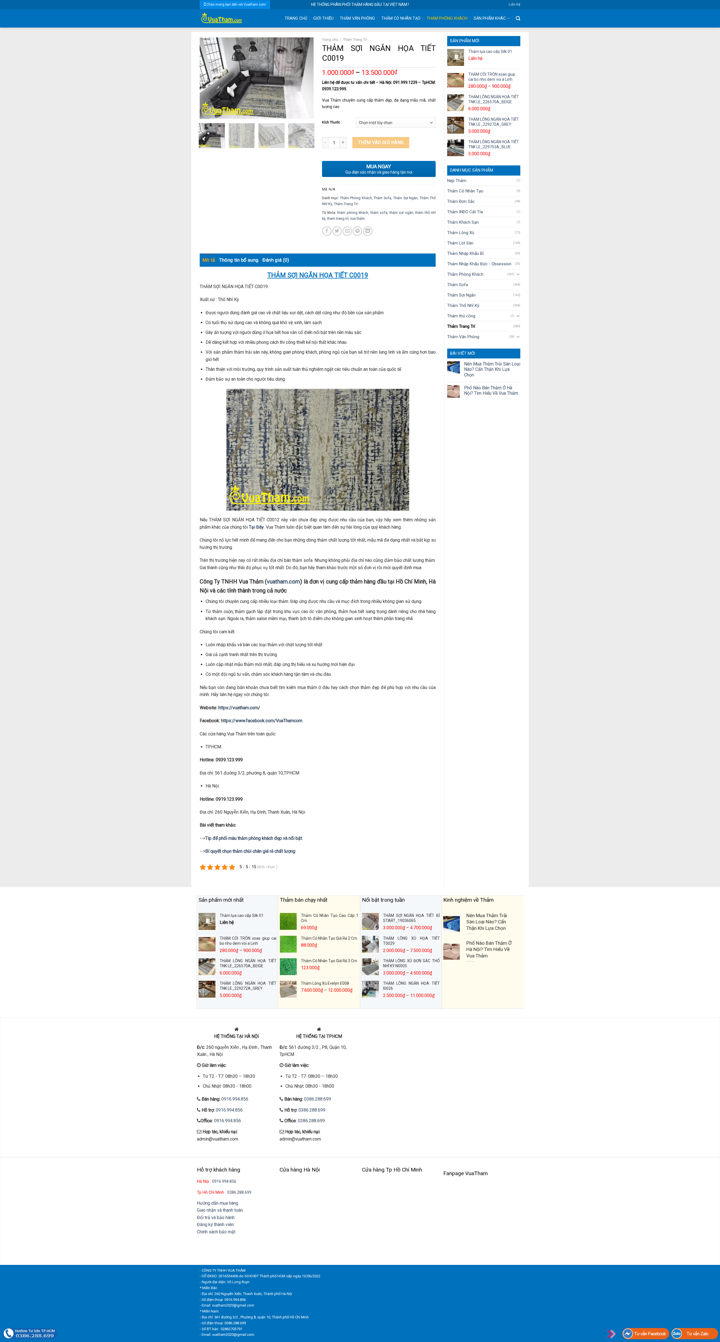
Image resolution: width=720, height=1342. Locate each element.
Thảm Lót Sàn (460, 243)
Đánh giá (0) (275, 260)
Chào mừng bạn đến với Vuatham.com (236, 4)
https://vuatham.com (238, 707)
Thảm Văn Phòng (357, 18)
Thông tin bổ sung (239, 260)
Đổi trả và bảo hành (216, 1217)
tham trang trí (337, 218)
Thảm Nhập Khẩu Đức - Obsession (479, 263)
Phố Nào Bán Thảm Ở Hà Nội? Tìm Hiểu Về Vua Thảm (491, 390)
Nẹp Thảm (456, 180)
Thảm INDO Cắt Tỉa (465, 211)
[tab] (208, 260)
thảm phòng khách (352, 212)
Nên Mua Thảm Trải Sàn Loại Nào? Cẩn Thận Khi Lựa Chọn (492, 369)
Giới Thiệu (323, 18)
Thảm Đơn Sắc (461, 201)
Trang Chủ (296, 18)
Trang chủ (330, 39)
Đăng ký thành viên (215, 1224)
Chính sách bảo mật (216, 1232)
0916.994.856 (234, 1099)
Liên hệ (514, 4)
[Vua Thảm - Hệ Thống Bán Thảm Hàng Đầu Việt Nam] (238, 18)
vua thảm (357, 218)
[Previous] (209, 78)
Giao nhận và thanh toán (220, 1210)
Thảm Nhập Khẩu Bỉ (465, 253)
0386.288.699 (317, 1099)
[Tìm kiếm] (518, 18)
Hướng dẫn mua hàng (217, 1203)
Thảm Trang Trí (461, 326)
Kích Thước (331, 122)
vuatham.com (283, 581)
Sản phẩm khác (490, 18)
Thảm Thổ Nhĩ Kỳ (463, 305)
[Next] (304, 78)
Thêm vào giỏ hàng (381, 142)
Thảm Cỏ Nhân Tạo (400, 18)
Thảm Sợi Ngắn (461, 295)
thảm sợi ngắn (401, 212)
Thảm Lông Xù (460, 232)
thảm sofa (378, 212)
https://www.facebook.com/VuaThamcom (261, 720)
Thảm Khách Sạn (463, 222)
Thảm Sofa (457, 284)
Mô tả (208, 260)
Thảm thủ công (461, 315)
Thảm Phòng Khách (447, 18)
